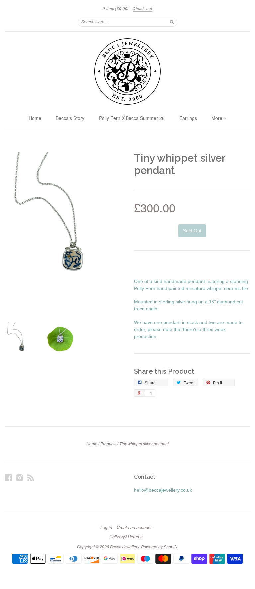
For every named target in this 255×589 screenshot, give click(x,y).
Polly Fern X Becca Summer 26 (132, 118)
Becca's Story (70, 118)
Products (108, 443)
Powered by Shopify (159, 546)
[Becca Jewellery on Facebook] (8, 478)
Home (35, 118)
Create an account (134, 527)
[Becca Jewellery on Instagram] (19, 478)
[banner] (127, 71)
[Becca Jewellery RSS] (30, 478)
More (218, 118)
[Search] (172, 22)
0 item (116, 8)
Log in (106, 527)
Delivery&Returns (126, 536)
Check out (142, 8)
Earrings (188, 118)
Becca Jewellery (124, 546)
